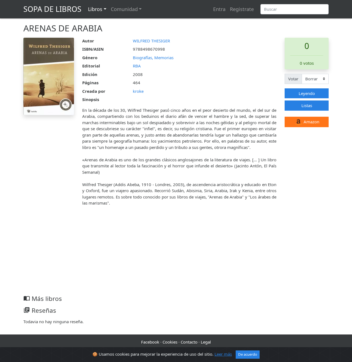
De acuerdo (247, 354)
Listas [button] (306, 105)
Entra (219, 9)
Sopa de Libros (52, 9)
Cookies (170, 342)
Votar (293, 78)
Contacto (189, 342)
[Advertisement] (176, 253)
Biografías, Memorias (153, 57)
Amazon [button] (310, 121)
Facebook (150, 342)
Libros (95, 9)
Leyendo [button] (307, 93)
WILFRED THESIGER (151, 40)
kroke (138, 91)
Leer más (223, 354)
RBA (137, 66)
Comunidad (124, 9)
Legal (206, 342)
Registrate (242, 9)
